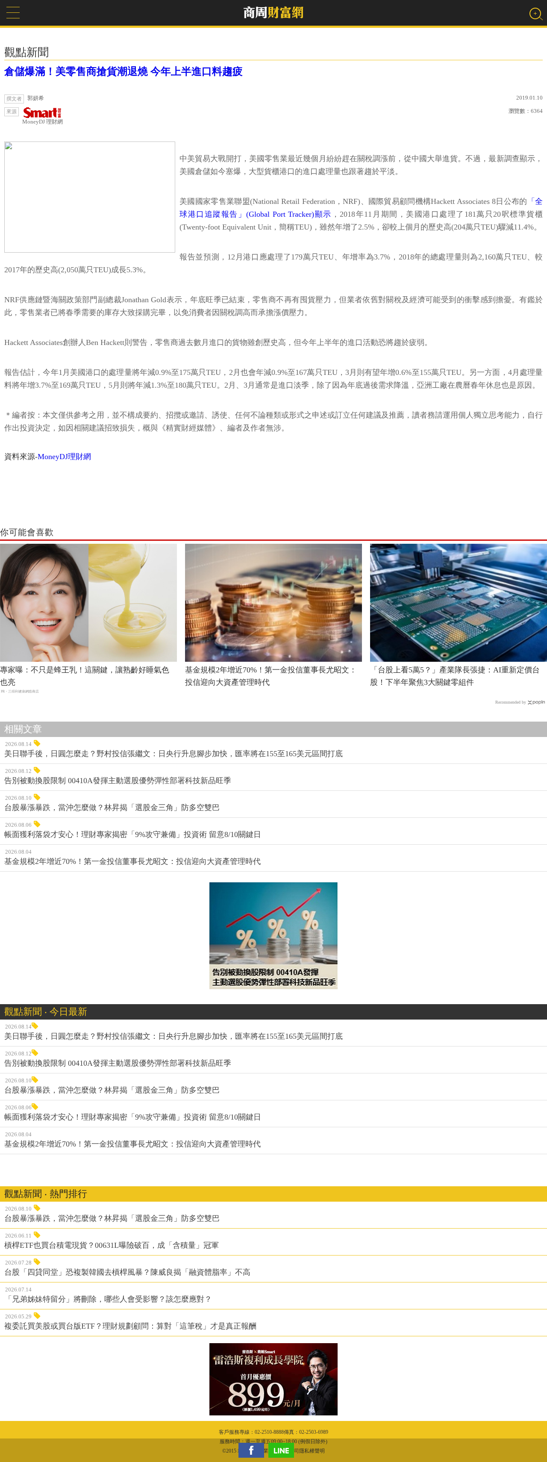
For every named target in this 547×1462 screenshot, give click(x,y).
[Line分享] (283, 1450)
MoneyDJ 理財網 (42, 121)
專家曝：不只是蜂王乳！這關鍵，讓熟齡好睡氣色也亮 (84, 676)
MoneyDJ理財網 (64, 456)
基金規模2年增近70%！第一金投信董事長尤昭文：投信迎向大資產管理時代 (271, 676)
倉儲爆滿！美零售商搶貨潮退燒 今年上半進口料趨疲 (123, 71)
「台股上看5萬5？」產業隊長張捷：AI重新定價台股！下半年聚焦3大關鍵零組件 (455, 676)
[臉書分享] (253, 1450)
